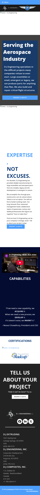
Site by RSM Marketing (32, 491)
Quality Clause (28, 489)
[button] (5, 2)
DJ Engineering (10, 489)
